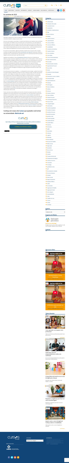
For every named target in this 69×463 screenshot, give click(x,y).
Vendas (48, 202)
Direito (48, 70)
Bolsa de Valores (50, 34)
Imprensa (49, 124)
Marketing (49, 137)
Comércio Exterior (50, 38)
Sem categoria (50, 192)
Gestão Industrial (50, 120)
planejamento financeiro (23, 57)
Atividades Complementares (53, 30)
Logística (49, 135)
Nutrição (48, 152)
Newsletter (49, 147)
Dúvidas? (30, 10)
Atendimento (49, 28)
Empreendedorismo (51, 80)
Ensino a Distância (50, 87)
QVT (48, 169)
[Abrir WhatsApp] (66, 460)
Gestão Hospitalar (50, 118)
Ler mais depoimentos (54, 443)
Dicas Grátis (49, 68)
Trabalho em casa (50, 198)
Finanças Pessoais (51, 97)
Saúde (48, 183)
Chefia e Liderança (34, 102)
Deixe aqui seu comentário (28, 16)
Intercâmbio (49, 131)
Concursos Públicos (51, 44)
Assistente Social (50, 26)
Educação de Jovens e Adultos (53, 76)
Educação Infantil (50, 78)
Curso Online (49, 55)
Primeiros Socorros (51, 160)
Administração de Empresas (24, 103)
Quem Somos (11, 10)
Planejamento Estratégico (52, 158)
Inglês (48, 129)
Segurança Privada (51, 190)
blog (48, 32)
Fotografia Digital (50, 103)
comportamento (50, 40)
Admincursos (11, 16)
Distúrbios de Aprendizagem (53, 72)
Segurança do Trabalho (51, 187)
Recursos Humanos (51, 173)
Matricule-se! (19, 113)
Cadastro (17, 10)
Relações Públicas (50, 181)
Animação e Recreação (51, 23)
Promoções (49, 162)
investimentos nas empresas (26, 52)
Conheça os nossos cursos (23, 126)
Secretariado (49, 185)
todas (48, 196)
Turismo (48, 200)
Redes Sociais (50, 177)
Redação (49, 175)
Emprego (49, 82)
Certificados (51, 10)
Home (6, 10)
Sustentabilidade (50, 194)
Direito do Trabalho (32, 104)
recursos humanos (10, 81)
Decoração (49, 61)
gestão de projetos (51, 114)
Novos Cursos (50, 150)
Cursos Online (36, 10)
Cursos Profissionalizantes (52, 57)
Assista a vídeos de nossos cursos (55, 278)
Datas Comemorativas (51, 59)
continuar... (62, 428)
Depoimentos (24, 10)
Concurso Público (50, 42)
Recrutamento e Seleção (52, 171)
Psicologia (49, 164)
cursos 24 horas (30, 95)
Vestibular (49, 204)
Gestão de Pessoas (51, 112)
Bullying (48, 36)
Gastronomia (49, 105)
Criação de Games (50, 51)
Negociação (49, 145)
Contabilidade (50, 47)
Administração (50, 21)
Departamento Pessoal (51, 65)
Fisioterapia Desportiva (52, 99)
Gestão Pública (50, 122)
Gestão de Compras (51, 110)
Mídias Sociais (50, 143)
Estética (48, 89)
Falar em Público (50, 95)
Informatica (49, 126)
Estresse (49, 91)
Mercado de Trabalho (51, 141)
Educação (49, 74)
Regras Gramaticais (51, 179)
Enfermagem (49, 84)
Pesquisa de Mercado (51, 156)
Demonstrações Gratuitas (52, 63)
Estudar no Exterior (51, 93)
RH (14, 88)
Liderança (49, 133)
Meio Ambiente (50, 139)
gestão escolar (50, 116)
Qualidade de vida (50, 166)
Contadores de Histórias (52, 49)
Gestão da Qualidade (51, 108)
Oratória (49, 154)
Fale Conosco (44, 10)
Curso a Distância (50, 53)
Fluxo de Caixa (50, 101)
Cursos (21, 111)
